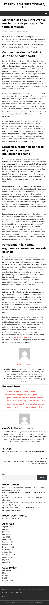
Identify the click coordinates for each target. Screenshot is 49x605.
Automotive (6, 570)
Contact (5, 597)
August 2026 (7, 527)
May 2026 (6, 534)
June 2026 (6, 532)
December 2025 (8, 547)
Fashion (5, 575)
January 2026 (7, 544)
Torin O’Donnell (22, 31)
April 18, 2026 (8, 31)
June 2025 (6, 562)
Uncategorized (7, 580)
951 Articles (29, 428)
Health (4, 578)
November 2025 (8, 549)
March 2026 (6, 539)
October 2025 (7, 552)
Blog (4, 573)
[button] (45, 13)
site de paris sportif (21, 337)
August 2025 (7, 557)
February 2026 (7, 542)
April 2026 (6, 537)
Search (5, 474)
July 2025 (5, 559)
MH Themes (38, 603)
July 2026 (5, 529)
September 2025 (8, 554)
